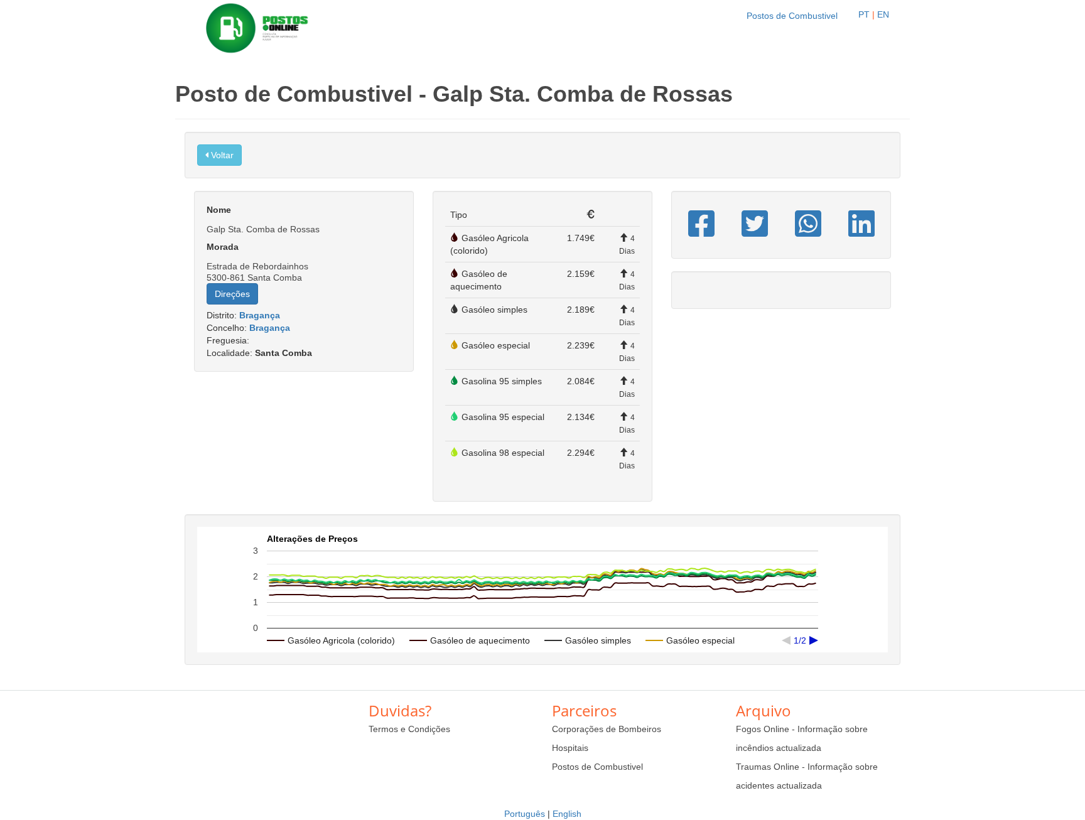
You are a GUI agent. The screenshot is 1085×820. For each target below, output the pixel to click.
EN (883, 14)
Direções (232, 294)
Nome (219, 210)
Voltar (221, 155)
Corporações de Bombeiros (606, 729)
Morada (223, 247)
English (567, 814)
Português (524, 814)
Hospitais (570, 748)
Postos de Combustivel (792, 16)
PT (864, 14)
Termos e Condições (409, 729)
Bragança (259, 315)
